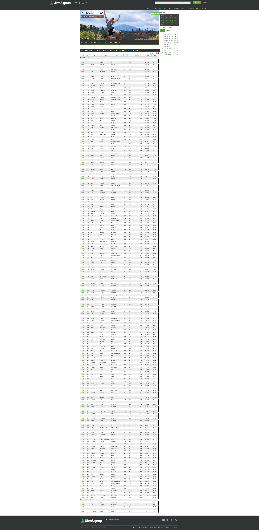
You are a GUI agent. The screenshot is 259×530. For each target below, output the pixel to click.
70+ (125, 50)
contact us (115, 519)
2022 (162, 18)
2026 (162, 15)
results (82, 60)
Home (147, 8)
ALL (83, 50)
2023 (176, 15)
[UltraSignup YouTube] (76, 3)
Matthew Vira (167, 36)
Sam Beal (166, 52)
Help (197, 8)
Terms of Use (168, 527)
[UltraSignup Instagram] (83, 3)
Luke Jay (166, 50)
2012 (171, 22)
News (176, 8)
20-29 (94, 50)
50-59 (113, 50)
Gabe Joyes (166, 42)
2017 (166, 20)
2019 (175, 18)
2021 (166, 18)
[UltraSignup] (60, 2)
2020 (171, 18)
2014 (162, 22)
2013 (166, 22)
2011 (175, 22)
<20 (88, 50)
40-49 (107, 50)
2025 (167, 15)
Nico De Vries (167, 40)
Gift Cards (190, 8)
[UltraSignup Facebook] (79, 3)
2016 (171, 20)
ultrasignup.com (117, 522)
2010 (162, 24)
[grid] (119, 284)
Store (182, 8)
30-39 (100, 50)
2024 (171, 15)
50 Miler (152, 53)
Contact (205, 8)
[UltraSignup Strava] (86, 3)
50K (157, 53)
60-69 (120, 50)
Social (118, 42)
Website (85, 42)
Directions (108, 42)
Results (154, 8)
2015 (175, 20)
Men (162, 31)
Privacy (175, 527)
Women (168, 30)
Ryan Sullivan (167, 34)
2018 (162, 20)
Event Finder (165, 8)
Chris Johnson (167, 48)
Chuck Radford (167, 54)
